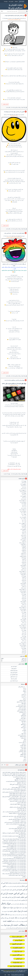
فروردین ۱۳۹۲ (23, 609)
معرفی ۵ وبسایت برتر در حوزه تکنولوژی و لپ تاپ (16, 848)
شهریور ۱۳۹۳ (23, 583)
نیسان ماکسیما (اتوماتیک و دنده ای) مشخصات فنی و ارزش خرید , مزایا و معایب (13, 858)
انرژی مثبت (23, 695)
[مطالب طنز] (14, 45)
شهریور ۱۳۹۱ (23, 619)
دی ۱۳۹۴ (24, 559)
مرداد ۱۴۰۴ (23, 485)
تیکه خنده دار (8, 900)
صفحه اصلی (21, 1)
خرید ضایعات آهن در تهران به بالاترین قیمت (17, 875)
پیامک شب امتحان (22, 708)
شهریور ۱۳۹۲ (23, 601)
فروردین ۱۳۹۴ (23, 573)
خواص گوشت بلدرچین (21, 802)
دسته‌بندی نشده (22, 720)
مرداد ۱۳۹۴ (23, 567)
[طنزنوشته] (14, 262)
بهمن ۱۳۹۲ (23, 594)
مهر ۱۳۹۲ (24, 600)
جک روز (9, 918)
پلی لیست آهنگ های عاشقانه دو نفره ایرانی (17, 828)
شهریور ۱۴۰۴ (23, 484)
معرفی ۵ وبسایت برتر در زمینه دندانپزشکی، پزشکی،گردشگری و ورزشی (13, 842)
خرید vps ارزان (18, 951)
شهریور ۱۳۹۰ (23, 637)
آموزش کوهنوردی (17, 947)
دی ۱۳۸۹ (24, 649)
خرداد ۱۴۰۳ (23, 499)
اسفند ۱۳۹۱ (23, 610)
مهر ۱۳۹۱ (24, 618)
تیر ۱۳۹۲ (24, 604)
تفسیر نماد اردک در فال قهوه (20, 780)
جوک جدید (10, 907)
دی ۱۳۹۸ (24, 530)
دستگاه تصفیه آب (22, 825)
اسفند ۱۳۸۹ (23, 646)
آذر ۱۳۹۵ (24, 549)
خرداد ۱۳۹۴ (23, 570)
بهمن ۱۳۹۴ (23, 558)
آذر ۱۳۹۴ (24, 561)
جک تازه (19, 918)
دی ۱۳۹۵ (24, 547)
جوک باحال (6, 903)
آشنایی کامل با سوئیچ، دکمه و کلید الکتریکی (17, 819)
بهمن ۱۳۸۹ (23, 648)
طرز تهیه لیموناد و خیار (21, 808)
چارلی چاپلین (23, 715)
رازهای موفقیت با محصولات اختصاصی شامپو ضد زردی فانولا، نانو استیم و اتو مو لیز (13, 833)
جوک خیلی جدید (15, 911)
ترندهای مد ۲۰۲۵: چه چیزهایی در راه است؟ (17, 799)
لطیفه (13, 921)
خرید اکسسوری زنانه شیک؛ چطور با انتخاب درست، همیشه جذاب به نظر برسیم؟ (13, 774)
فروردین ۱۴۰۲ (23, 511)
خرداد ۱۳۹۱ (23, 624)
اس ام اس (24, 694)
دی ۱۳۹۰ (24, 631)
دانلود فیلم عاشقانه (14, 670)
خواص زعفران (23, 805)
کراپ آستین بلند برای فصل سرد (19, 777)
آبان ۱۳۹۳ (24, 580)
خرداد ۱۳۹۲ (23, 606)
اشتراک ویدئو (18, 940)
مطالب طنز (8, 107)
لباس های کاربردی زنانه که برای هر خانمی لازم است (16, 781)
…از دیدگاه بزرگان (22, 686)
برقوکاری (24, 876)
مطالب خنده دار (18, 925)
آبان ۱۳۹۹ (24, 526)
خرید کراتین (19, 958)
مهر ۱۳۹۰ (24, 636)
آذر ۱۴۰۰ (24, 520)
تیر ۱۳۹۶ (24, 541)
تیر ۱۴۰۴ (24, 487)
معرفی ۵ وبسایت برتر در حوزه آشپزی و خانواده (17, 845)
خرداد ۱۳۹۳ (23, 588)
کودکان (24, 741)
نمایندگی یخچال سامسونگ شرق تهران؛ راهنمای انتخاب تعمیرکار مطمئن (13, 772)
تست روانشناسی (22, 712)
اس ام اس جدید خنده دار (11, 889)
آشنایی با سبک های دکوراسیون (20, 857)
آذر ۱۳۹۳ (24, 579)
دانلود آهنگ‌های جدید (14, 674)
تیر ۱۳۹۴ (24, 568)
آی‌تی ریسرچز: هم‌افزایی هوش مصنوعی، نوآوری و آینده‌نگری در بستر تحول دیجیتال (13, 789)
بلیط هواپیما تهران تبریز (16, 966)
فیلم (25, 739)
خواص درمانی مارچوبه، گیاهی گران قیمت (18, 804)
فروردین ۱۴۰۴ (23, 491)
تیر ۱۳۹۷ (24, 533)
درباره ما (6, 1)
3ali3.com (8, 883)
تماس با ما (11, 1)
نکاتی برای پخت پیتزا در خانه (20, 831)
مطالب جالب (23, 748)
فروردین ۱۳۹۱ (23, 627)
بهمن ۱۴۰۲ (23, 503)
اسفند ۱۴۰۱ (23, 512)
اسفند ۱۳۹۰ (23, 628)
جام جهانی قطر (14, 668)
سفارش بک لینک (14, 678)
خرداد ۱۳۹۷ (23, 535)
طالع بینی (24, 730)
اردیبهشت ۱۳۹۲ (22, 607)
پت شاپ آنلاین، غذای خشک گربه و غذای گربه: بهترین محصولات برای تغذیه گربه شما (13, 792)
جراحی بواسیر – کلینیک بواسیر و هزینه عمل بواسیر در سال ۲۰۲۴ (13, 811)
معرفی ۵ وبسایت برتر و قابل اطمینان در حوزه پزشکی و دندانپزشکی (13, 851)
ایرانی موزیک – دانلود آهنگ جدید (19, 821)
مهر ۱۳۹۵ (24, 552)
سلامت (24, 729)
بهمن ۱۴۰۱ (23, 514)
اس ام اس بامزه (17, 886)
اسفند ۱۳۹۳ (23, 574)
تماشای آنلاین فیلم (14, 672)
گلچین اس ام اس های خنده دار (12, 927)
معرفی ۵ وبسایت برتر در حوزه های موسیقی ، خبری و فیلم (15, 840)
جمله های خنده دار (19, 904)
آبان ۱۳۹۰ (24, 634)
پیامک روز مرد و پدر (22, 705)
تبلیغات (16, 1)
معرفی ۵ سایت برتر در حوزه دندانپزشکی (18, 852)
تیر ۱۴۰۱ (24, 515)
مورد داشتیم (24, 75)
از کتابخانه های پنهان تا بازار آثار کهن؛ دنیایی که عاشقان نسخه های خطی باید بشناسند (13, 775)
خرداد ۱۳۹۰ (23, 642)
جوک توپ (16, 907)
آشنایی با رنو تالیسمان (21, 827)
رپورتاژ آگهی (23, 724)
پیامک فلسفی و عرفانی (21, 711)
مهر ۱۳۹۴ (24, 564)
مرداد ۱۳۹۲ (23, 603)
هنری (25, 759)
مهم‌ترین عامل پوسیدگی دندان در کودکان (18, 807)
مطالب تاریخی (23, 747)
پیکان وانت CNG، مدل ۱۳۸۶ (20, 818)
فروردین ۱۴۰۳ (23, 502)
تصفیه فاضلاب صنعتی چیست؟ (20, 790)
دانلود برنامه (23, 718)
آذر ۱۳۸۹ (24, 651)
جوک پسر (16, 914)
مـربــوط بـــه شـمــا (22, 742)
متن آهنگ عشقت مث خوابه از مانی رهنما (18, 801)
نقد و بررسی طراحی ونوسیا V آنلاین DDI (18, 784)
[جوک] (14, 142)
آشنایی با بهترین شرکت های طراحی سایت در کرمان (16, 824)
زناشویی (24, 726)
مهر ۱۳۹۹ (24, 527)
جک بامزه (24, 918)
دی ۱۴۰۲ (24, 505)
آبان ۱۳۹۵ (24, 550)
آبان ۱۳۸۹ (24, 652)
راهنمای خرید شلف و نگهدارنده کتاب (19, 787)
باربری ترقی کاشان (22, 786)
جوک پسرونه (12, 914)
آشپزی (24, 689)
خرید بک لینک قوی (14, 676)
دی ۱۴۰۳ (24, 494)
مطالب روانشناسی (22, 751)
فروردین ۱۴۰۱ (23, 517)
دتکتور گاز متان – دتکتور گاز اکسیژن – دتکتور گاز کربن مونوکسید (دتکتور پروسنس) (13, 796)
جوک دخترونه (6, 911)
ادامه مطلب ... (5, 104)
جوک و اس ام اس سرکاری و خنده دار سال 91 (13, 380)
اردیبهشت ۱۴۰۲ (22, 509)
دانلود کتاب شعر (14, 666)
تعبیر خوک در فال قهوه (21, 783)
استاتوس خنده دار (21, 900)
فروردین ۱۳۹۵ (23, 556)
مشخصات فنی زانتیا (22, 814)
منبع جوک (7, 925)
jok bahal (13, 883)
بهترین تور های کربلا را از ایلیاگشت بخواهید (17, 813)
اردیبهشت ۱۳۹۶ (22, 543)
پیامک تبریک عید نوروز (21, 702)
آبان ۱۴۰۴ (24, 482)
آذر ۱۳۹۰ (24, 633)
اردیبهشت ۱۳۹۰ (22, 643)
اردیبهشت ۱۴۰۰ (22, 523)
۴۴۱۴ (24, 688)
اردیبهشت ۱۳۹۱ (22, 625)
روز (7, 764)
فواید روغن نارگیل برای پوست (20, 830)
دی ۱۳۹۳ (24, 577)
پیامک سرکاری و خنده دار (16, 107)
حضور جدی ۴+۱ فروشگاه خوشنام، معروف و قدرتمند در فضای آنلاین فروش (13, 839)
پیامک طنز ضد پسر (22, 709)
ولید (5, 974)
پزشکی (24, 698)
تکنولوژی (24, 714)
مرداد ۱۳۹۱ (23, 621)
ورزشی (24, 760)
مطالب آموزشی (23, 745)
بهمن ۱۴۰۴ (23, 481)
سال (2, 764)
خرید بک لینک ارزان (14, 680)
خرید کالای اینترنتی (17, 955)
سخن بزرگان (23, 727)
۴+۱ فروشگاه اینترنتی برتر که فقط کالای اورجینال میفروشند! (14, 854)
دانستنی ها (23, 717)
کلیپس (14, 164)
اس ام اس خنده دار (14, 893)
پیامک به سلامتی (22, 700)
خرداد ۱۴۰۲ (23, 508)
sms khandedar (23, 883)
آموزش (24, 691)
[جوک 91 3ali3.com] (14, 401)
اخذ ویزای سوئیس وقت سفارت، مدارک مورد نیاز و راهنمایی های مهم (13, 816)
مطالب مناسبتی (23, 756)
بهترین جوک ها (14, 900)
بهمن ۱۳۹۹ (23, 524)
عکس (25, 732)
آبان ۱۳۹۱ (24, 616)
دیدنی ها (24, 723)
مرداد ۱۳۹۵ (23, 553)
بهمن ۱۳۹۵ (23, 546)
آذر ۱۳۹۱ (24, 615)
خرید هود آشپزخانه (22, 837)
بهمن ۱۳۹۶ (23, 536)
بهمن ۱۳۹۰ (23, 630)
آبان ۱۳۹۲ (24, 598)
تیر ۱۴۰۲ (24, 506)
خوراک (9, 974)
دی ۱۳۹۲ (24, 595)
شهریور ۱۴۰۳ (23, 496)
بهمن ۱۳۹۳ (23, 576)
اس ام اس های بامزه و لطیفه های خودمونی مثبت (12, 15)
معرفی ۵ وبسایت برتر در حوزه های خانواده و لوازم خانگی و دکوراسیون (13, 843)
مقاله (25, 757)
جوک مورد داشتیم (21, 914)
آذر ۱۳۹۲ (24, 597)
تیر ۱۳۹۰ (24, 640)
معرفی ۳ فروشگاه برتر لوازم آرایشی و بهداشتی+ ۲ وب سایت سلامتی (13, 855)
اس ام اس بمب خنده (9, 886)
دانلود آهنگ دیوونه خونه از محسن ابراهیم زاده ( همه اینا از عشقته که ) (13, 836)
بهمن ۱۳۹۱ (23, 612)
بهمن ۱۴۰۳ (23, 493)
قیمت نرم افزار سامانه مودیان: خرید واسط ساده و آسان (15, 822)
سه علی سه (17, 921)
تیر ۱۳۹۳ (24, 586)
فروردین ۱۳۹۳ (23, 591)
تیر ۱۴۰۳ (24, 497)
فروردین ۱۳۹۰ (23, 645)
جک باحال (4, 914)
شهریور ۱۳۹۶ (23, 539)
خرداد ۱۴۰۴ (23, 488)
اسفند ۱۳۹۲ (23, 592)
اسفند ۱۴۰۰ (23, 518)
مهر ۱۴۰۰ (24, 521)
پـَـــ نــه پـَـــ (24, 697)
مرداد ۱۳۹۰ (23, 639)
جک (9, 914)
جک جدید (14, 918)
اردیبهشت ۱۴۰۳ (22, 500)
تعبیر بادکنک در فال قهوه (21, 778)
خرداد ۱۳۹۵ (23, 555)
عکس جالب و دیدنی (22, 735)
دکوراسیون (23, 721)
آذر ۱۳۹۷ (24, 532)
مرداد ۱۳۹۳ (23, 585)
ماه (4, 764)
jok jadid (17, 883)
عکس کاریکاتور (23, 736)
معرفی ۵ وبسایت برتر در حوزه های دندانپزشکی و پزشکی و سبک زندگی (13, 849)
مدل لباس (24, 744)
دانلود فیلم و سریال (17, 936)
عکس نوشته (23, 738)
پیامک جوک (23, 107)
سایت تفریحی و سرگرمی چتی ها (10, 970)
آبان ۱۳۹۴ (24, 562)
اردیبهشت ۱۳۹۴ (22, 571)
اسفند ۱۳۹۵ (23, 544)
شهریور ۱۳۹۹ (23, 529)
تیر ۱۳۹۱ (24, 622)
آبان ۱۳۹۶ (24, 538)
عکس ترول (23, 733)
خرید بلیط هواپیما (17, 962)
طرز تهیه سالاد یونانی (22, 810)
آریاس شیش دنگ (22, 834)
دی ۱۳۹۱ (24, 613)
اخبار (25, 692)
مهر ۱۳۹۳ (24, 582)
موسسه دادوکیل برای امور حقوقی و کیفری (17, 793)
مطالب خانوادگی (23, 750)
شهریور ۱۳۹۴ (23, 565)
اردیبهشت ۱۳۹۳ (22, 589)
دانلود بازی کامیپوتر (17, 944)
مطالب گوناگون (23, 754)
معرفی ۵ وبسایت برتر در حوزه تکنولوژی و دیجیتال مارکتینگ (14, 846)
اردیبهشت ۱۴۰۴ (22, 490)
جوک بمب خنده (23, 907)
